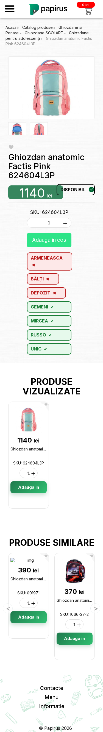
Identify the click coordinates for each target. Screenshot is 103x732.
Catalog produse (37, 27)
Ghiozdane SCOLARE (44, 32)
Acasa (10, 27)
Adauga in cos (49, 240)
